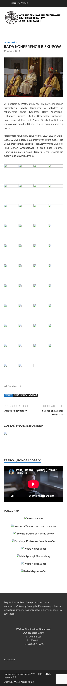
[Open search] (59, 3)
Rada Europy (20, 395)
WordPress (19, 682)
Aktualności (10, 42)
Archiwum (9, 659)
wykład (33, 395)
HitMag (30, 682)
